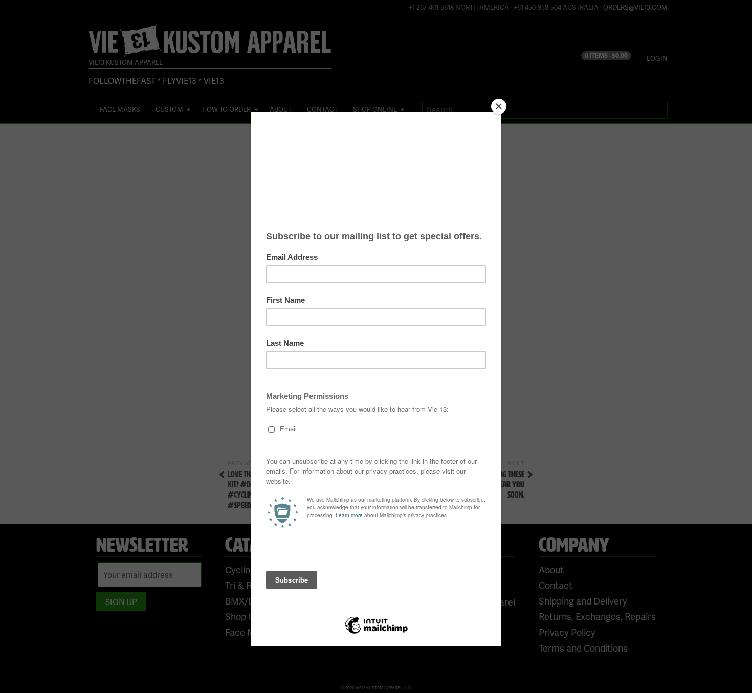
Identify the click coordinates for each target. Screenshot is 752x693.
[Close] (498, 106)
